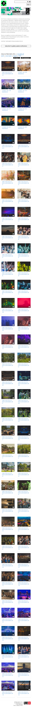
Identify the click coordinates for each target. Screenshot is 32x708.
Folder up (20, 54)
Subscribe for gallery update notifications (16, 46)
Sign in (28, 4)
